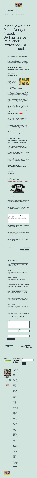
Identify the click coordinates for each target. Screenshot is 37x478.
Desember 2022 (15, 407)
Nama (8, 329)
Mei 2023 (14, 401)
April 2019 (14, 456)
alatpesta (10, 247)
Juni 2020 (14, 441)
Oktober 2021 (15, 424)
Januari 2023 (15, 406)
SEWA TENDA (23, 14)
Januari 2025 (15, 376)
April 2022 (14, 417)
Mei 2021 (14, 430)
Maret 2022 (14, 418)
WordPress (31, 472)
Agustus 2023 (15, 397)
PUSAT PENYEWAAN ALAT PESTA (10, 10)
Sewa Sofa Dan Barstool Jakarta (9, 17)
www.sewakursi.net (10, 171)
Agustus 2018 (15, 466)
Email (20, 329)
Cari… (23, 358)
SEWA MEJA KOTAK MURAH (12, 155)
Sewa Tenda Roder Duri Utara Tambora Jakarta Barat (20, 313)
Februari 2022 (15, 419)
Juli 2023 (14, 398)
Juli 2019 (14, 452)
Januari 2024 (15, 391)
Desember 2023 (15, 392)
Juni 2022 (14, 414)
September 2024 (15, 381)
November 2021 (15, 423)
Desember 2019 (15, 446)
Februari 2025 (15, 375)
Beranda (5, 14)
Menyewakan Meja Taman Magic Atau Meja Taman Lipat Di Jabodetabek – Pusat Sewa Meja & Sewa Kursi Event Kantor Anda (18, 299)
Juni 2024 (14, 385)
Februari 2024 (15, 390)
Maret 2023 (14, 403)
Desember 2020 (15, 436)
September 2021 (15, 425)
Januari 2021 (15, 435)
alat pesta (28, 246)
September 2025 (15, 369)
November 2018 (15, 462)
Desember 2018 (15, 461)
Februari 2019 (15, 458)
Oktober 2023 (15, 395)
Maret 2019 (14, 457)
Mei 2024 (14, 386)
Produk (12, 14)
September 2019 (15, 450)
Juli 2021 (14, 428)
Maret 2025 (14, 374)
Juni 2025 (14, 370)
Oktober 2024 (15, 380)
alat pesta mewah (27, 249)
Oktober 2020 (15, 439)
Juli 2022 (14, 413)
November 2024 (15, 379)
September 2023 (15, 396)
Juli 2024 (14, 384)
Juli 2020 (14, 440)
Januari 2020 (15, 445)
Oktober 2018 (15, 463)
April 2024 (14, 387)
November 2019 (15, 447)
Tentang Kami (17, 14)
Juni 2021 (14, 429)
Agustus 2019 (15, 451)
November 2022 (15, 408)
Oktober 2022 (15, 409)
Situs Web (9, 333)
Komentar (9, 320)
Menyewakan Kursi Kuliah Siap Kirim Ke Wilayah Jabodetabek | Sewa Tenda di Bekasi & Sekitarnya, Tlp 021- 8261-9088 (17, 269)
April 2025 (14, 373)
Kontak (8, 14)
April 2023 (14, 402)
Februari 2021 (15, 434)
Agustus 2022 (15, 412)
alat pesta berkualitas (25, 248)
